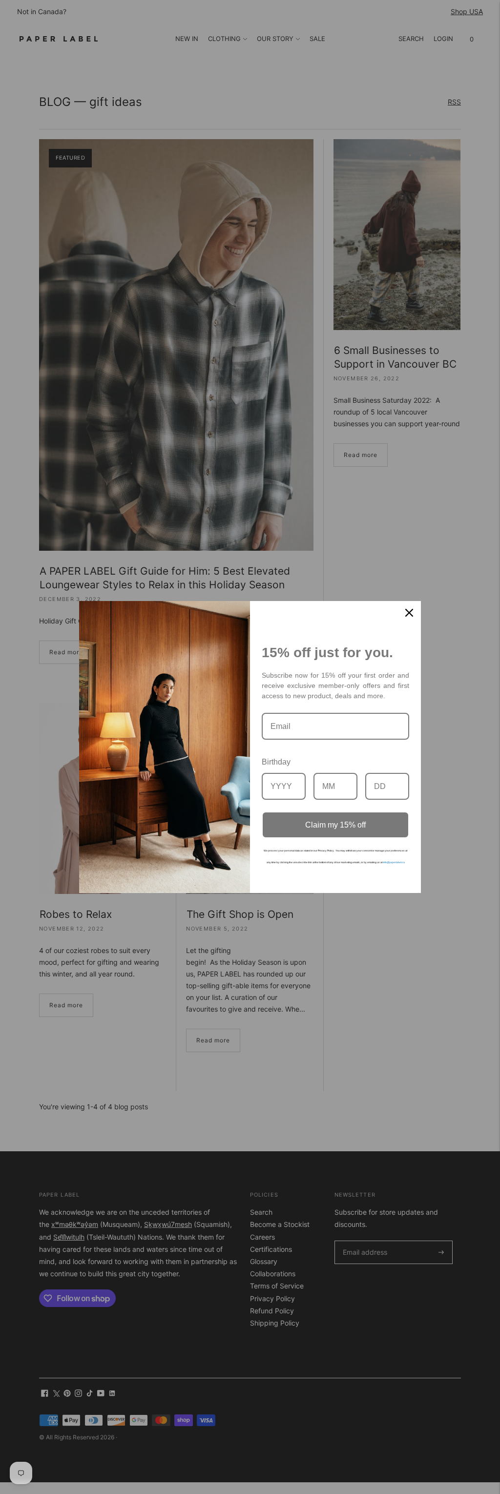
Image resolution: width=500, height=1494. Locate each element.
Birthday (276, 762)
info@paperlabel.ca (394, 862)
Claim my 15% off (335, 825)
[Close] (409, 612)
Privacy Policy (326, 850)
